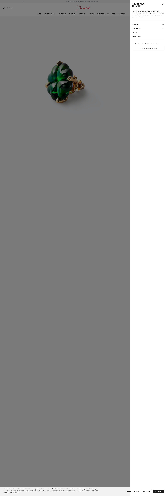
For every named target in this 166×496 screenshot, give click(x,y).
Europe (135, 32)
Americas (136, 24)
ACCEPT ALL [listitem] (159, 491)
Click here (135, 13)
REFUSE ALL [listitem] (146, 491)
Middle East (137, 36)
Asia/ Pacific (137, 28)
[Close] (163, 4)
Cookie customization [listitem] (132, 491)
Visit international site (148, 48)
